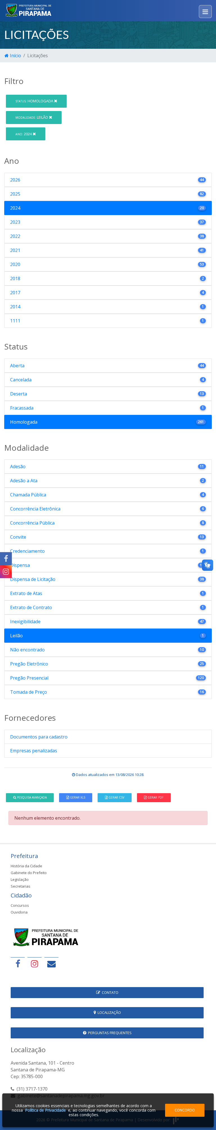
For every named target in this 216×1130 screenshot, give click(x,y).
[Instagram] (6, 571)
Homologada (34, 100)
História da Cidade (26, 865)
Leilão (32, 117)
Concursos (20, 905)
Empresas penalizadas (33, 751)
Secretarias (20, 886)
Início (15, 55)
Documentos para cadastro (39, 737)
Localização (108, 1012)
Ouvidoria (19, 912)
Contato (109, 992)
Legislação (20, 879)
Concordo (185, 1110)
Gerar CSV (116, 797)
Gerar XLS (77, 797)
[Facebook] (6, 558)
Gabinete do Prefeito (29, 872)
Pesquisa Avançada (31, 797)
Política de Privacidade (45, 1110)
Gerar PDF (155, 797)
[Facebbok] (18, 963)
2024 (24, 133)
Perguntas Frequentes (109, 1032)
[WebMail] (51, 963)
